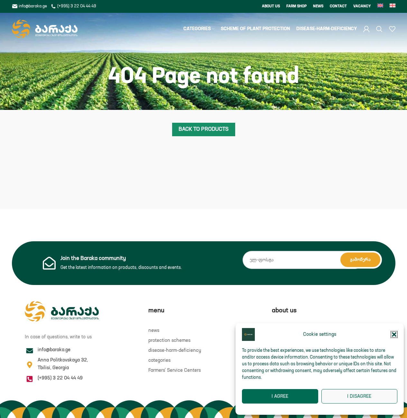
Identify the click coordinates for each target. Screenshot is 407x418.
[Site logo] (45, 28)
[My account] (366, 28)
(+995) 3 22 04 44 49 (76, 6)
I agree (280, 396)
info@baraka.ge (33, 6)
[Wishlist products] (392, 28)
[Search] (379, 28)
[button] (394, 334)
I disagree (359, 396)
